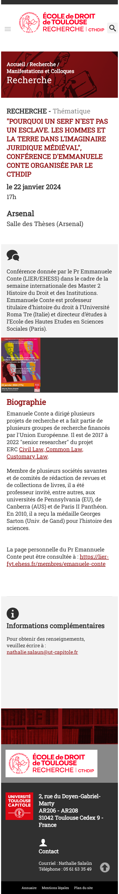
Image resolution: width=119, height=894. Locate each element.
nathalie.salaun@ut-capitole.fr (42, 652)
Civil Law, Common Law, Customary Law (45, 452)
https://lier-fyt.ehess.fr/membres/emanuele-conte (58, 560)
